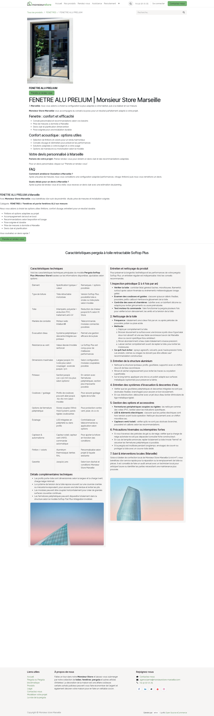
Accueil (30, 677)
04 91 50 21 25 (146, 683)
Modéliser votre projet (37, 694)
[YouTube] (157, 689)
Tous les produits (35, 12)
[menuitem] (58, 3)
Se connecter (158, 3)
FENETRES (51, 12)
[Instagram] (163, 689)
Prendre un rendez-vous (41, 93)
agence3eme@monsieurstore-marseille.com (160, 680)
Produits (31, 685)
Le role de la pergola (36, 697)
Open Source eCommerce (176, 713)
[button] (130, 3)
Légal (29, 688)
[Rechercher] (184, 12)
